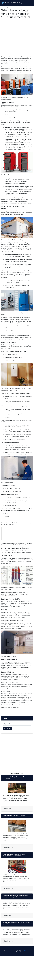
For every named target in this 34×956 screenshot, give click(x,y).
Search (8, 729)
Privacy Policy (28, 951)
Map (22, 951)
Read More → (8, 809)
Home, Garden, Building (13, 3)
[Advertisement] (17, 37)
